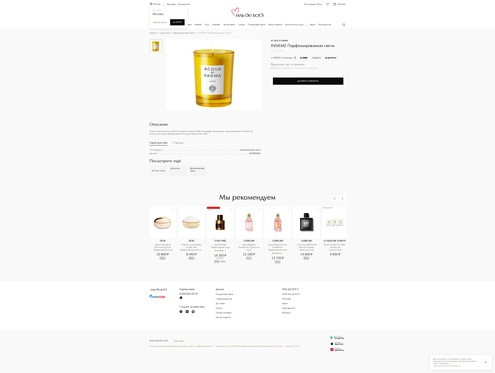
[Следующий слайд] (342, 198)
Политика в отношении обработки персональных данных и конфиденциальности (181, 346)
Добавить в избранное (308, 81)
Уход (207, 25)
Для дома (165, 33)
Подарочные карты (256, 25)
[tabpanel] (205, 152)
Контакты (286, 313)
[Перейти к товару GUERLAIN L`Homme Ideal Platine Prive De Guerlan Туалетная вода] (307, 235)
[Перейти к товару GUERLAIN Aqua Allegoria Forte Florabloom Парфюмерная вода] (279, 235)
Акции (312, 25)
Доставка (220, 304)
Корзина (341, 4)
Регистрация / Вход (313, 4)
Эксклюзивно (229, 25)
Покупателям (184, 4)
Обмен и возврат (224, 313)
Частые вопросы (223, 317)
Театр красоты (324, 25)
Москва (156, 4)
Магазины (171, 4)
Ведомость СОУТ (293, 346)
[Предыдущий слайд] (335, 198)
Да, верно (177, 22)
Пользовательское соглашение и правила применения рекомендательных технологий (249, 346)
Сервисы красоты (224, 299)
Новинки (216, 25)
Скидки (241, 25)
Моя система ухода (294, 25)
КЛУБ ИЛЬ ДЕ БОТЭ (291, 294)
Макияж (198, 25)
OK (485, 362)
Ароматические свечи (184, 33)
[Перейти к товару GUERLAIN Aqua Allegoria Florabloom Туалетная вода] (250, 235)
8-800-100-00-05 (188, 294)
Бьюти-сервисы (275, 25)
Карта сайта (179, 341)
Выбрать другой (160, 22)
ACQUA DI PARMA (279, 41)
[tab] (158, 143)
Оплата (219, 308)
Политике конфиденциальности (446, 366)
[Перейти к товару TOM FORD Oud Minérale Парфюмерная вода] (221, 235)
